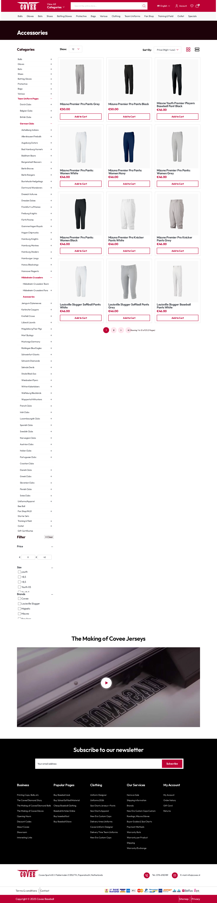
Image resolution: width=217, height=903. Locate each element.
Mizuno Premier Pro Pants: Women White (77, 172)
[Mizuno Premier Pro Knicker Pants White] (129, 214)
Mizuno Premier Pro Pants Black (128, 104)
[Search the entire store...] (144, 6)
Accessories (81, 26)
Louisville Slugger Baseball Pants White (174, 306)
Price (20, 546)
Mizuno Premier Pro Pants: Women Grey (173, 172)
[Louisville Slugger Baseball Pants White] (177, 281)
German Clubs (47, 26)
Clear (50, 536)
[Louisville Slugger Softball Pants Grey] (129, 281)
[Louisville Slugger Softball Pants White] (81, 281)
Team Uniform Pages (30, 26)
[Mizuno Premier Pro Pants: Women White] (81, 147)
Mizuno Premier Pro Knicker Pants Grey (174, 239)
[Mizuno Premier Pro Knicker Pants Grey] (177, 214)
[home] (18, 26)
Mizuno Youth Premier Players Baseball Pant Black (176, 105)
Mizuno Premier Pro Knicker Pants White (126, 239)
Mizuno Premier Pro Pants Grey (80, 104)
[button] (81, 116)
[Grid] (188, 49)
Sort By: (147, 50)
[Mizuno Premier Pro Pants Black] (129, 80)
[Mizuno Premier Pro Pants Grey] (81, 80)
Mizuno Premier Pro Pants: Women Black (77, 239)
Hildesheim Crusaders (65, 26)
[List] (197, 49)
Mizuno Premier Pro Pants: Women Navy (125, 172)
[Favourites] (192, 6)
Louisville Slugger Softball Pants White (80, 306)
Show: (63, 49)
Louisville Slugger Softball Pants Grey (128, 306)
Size (19, 567)
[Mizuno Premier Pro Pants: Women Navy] (129, 147)
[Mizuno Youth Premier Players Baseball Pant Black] (177, 80)
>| (128, 330)
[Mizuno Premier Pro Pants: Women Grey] (177, 147)
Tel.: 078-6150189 (160, 875)
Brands (21, 594)
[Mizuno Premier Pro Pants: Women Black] (81, 214)
